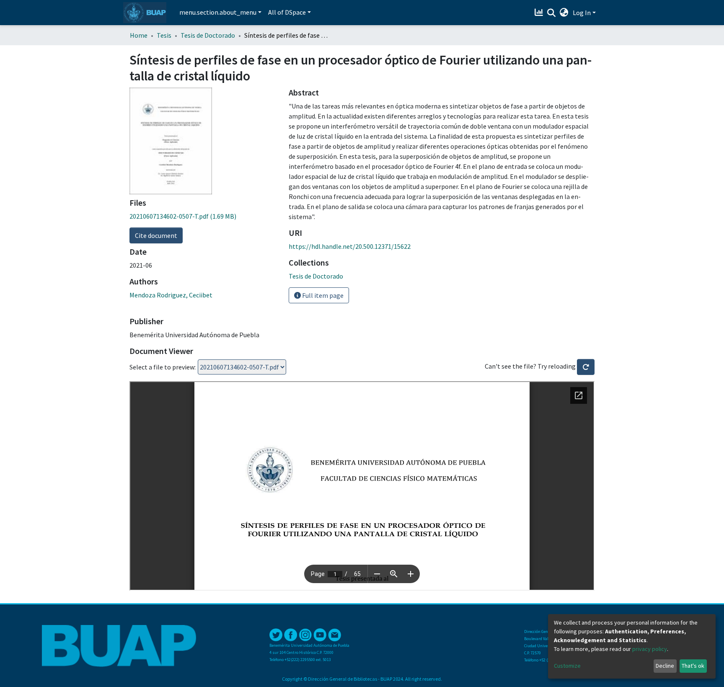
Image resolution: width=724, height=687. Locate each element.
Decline (665, 665)
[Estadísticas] (540, 13)
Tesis (164, 35)
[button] (564, 13)
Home (138, 35)
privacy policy (649, 649)
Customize (567, 665)
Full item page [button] (322, 295)
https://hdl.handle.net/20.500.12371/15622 (350, 246)
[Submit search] (551, 13)
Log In (582, 12)
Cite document (156, 235)
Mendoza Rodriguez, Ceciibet (170, 295)
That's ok (693, 665)
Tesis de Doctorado (208, 35)
